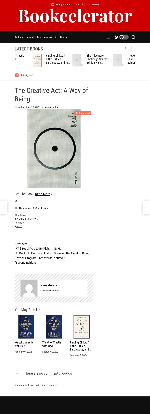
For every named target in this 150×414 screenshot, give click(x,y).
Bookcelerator (75, 15)
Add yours (67, 373)
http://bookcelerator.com (50, 290)
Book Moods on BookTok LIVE (41, 37)
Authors (19, 37)
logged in (33, 385)
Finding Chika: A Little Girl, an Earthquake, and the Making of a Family (41, 61)
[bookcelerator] (29, 288)
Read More (42, 194)
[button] (131, 48)
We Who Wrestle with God (24, 344)
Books (63, 37)
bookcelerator (51, 107)
